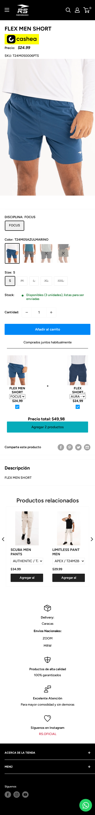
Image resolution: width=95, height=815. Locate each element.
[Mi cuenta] (77, 10)
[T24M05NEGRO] (46, 253)
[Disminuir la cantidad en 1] (27, 312)
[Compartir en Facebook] (61, 447)
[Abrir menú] (7, 10)
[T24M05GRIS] (29, 253)
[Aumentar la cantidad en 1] (51, 312)
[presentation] (3, 539)
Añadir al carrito (47, 329)
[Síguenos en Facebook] (8, 794)
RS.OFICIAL (47, 734)
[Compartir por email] (87, 447)
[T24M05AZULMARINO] (12, 253)
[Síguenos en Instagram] (16, 794)
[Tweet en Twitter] (78, 447)
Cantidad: (12, 312)
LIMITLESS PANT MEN (66, 552)
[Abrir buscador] (68, 10)
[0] (86, 10)
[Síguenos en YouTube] (25, 794)
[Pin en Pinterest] (69, 447)
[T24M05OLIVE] (63, 253)
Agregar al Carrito (27, 579)
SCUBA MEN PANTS (21, 552)
